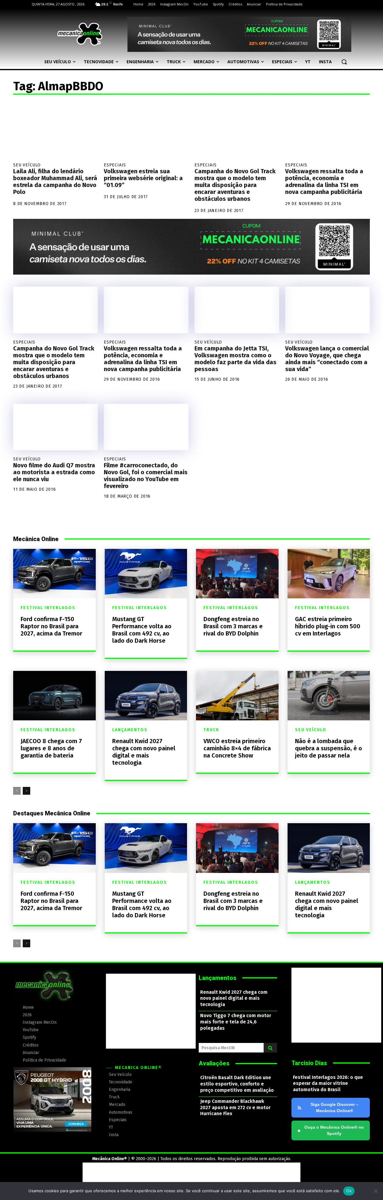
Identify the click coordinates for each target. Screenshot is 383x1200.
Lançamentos (130, 730)
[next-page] (26, 791)
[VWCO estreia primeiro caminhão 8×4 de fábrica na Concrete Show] (237, 695)
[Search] (270, 1048)
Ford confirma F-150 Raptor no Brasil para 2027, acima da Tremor (51, 626)
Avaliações (214, 1063)
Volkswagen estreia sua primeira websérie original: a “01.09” (143, 178)
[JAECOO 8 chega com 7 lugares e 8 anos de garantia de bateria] (54, 695)
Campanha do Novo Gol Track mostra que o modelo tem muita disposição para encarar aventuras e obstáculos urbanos (235, 185)
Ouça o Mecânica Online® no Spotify (330, 1130)
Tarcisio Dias (309, 1063)
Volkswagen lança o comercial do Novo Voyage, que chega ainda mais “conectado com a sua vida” (327, 359)
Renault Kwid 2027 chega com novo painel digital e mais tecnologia (143, 751)
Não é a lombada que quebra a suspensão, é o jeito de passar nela (328, 748)
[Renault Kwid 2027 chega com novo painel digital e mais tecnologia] (146, 695)
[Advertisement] (151, 1011)
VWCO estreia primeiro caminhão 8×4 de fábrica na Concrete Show (237, 748)
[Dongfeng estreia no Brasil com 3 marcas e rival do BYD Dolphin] (237, 573)
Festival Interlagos (48, 608)
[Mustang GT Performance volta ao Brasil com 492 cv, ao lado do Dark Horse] (146, 573)
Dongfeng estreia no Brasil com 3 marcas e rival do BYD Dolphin (233, 626)
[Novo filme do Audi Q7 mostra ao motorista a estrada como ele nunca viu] (55, 427)
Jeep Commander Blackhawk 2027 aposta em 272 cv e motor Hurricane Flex (235, 1107)
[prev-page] (17, 791)
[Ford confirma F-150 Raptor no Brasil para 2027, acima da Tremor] (54, 573)
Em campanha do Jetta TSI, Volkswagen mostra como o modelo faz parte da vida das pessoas (235, 359)
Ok (349, 1190)
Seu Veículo (27, 165)
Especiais (115, 165)
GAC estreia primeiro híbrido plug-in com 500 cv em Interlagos (327, 626)
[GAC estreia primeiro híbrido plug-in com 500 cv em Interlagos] (329, 573)
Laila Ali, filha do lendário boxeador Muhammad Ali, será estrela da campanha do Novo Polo (55, 181)
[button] (344, 62)
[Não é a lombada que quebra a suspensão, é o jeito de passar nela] (329, 695)
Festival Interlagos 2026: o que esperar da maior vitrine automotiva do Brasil (328, 1083)
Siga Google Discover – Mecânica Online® (334, 1107)
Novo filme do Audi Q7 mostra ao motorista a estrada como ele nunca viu (54, 472)
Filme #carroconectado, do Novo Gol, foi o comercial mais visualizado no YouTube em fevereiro (146, 476)
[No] (376, 1191)
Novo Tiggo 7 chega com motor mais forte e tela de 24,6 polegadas (235, 1022)
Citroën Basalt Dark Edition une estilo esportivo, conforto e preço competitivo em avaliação (237, 1084)
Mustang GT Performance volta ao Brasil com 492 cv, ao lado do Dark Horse (141, 629)
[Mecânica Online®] (79, 34)
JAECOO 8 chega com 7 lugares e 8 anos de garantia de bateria (51, 748)
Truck (211, 730)
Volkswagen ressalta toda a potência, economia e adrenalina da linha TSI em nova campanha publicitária (324, 181)
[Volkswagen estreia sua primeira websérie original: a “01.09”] (146, 130)
